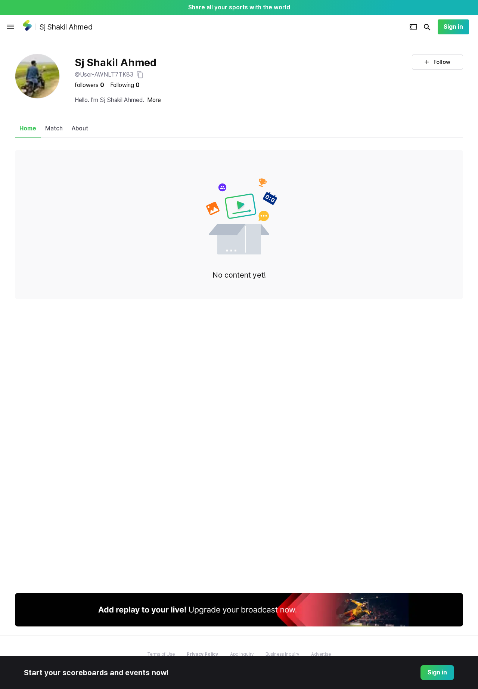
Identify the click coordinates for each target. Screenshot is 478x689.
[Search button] (427, 26)
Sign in (453, 26)
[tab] (28, 129)
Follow (442, 62)
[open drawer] (10, 27)
